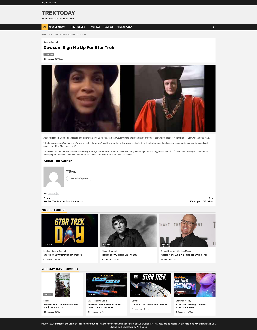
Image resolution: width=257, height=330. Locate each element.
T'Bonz (60, 59)
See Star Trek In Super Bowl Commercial (63, 200)
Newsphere (127, 327)
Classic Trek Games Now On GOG (149, 304)
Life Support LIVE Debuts (201, 200)
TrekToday (58, 13)
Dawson (52, 193)
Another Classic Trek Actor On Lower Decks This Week (104, 306)
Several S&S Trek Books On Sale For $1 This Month (61, 306)
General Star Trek (51, 42)
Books (46, 301)
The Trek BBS (78, 27)
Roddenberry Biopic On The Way (119, 255)
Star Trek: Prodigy (183, 301)
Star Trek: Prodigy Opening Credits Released (191, 306)
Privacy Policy (124, 27)
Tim (58, 259)
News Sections (57, 27)
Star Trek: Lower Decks (97, 301)
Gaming (135, 301)
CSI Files (95, 27)
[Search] (213, 27)
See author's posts (79, 178)
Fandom (47, 251)
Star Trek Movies (184, 251)
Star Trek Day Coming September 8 (63, 255)
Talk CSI (108, 27)
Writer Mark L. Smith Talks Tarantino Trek (184, 255)
